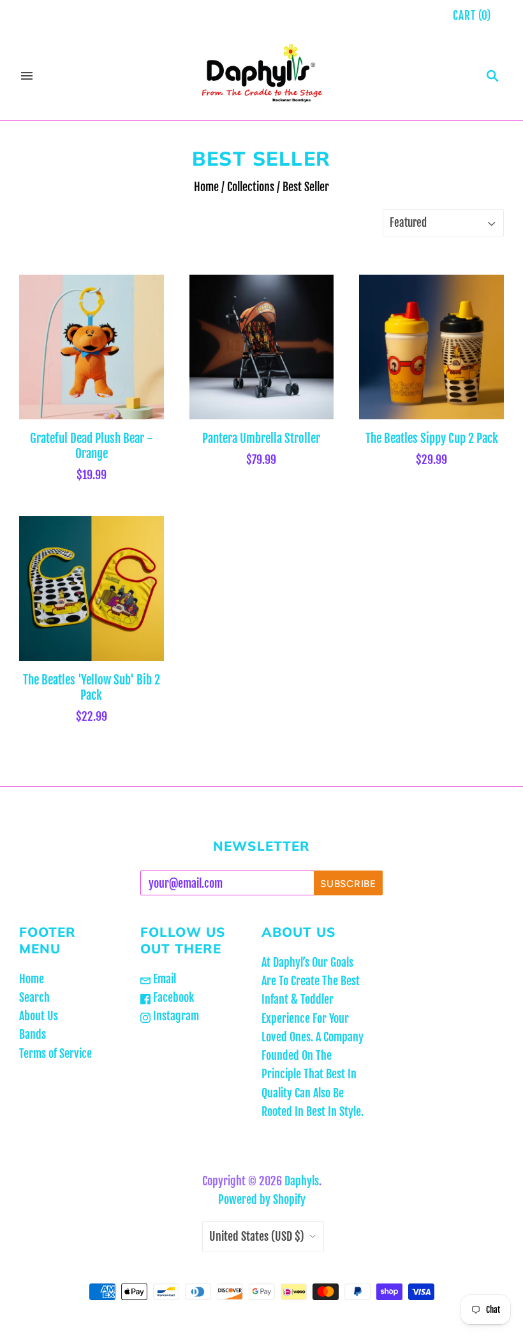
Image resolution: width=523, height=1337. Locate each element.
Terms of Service (55, 1053)
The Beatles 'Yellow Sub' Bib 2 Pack (91, 687)
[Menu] (26, 76)
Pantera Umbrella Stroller (261, 438)
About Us (38, 1016)
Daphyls (301, 1181)
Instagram (175, 1016)
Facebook (172, 997)
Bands (32, 1034)
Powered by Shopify (262, 1199)
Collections (250, 187)
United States (256, 1236)
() (472, 15)
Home (206, 187)
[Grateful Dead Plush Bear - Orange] (91, 347)
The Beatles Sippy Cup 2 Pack (431, 438)
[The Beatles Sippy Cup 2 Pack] (431, 347)
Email (163, 979)
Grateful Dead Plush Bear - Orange (91, 446)
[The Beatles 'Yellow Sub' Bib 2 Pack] (91, 588)
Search (34, 997)
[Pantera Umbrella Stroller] (261, 347)
